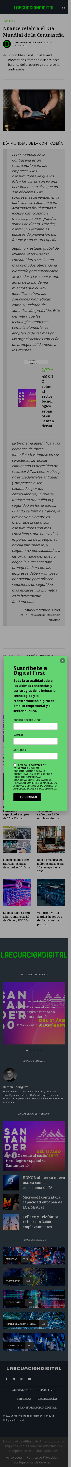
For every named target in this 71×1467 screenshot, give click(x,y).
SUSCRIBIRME (27, 797)
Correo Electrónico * (27, 719)
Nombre (18, 735)
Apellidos (19, 750)
